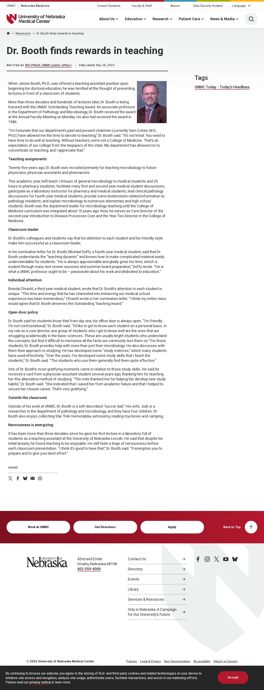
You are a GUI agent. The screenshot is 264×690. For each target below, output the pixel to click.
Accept (233, 677)
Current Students (108, 6)
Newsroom (23, 33)
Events (133, 579)
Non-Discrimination (177, 661)
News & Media (222, 19)
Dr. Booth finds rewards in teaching (60, 33)
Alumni (175, 6)
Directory (135, 569)
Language (239, 6)
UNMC (11, 6)
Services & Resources (146, 599)
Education (133, 19)
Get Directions (105, 527)
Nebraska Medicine (35, 6)
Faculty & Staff (142, 6)
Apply (172, 527)
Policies (131, 661)
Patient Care (189, 19)
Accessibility (201, 661)
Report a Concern (226, 661)
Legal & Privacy (150, 661)
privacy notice (40, 682)
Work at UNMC (38, 527)
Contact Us (137, 559)
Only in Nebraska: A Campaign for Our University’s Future (152, 612)
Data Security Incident (208, 6)
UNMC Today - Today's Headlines (222, 87)
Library (133, 589)
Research (161, 19)
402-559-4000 (89, 569)
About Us (107, 19)
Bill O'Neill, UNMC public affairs (48, 65)
